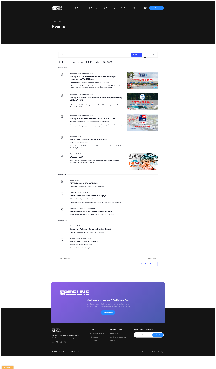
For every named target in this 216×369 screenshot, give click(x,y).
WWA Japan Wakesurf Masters (84, 241)
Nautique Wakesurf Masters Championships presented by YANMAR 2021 (96, 99)
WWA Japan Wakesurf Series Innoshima (88, 139)
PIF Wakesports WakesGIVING (84, 183)
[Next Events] (63, 62)
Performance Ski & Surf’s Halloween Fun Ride (91, 211)
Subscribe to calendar (147, 264)
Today (67, 62)
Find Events (136, 55)
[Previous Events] (59, 62)
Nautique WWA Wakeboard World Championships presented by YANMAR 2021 (93, 78)
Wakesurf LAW (76, 156)
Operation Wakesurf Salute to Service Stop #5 (90, 228)
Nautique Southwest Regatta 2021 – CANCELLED (92, 118)
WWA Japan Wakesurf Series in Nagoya (88, 195)
